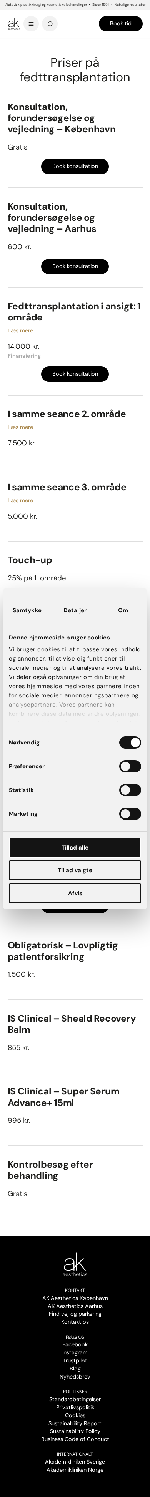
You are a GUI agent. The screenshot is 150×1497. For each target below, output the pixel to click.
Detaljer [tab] (75, 610)
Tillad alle (75, 847)
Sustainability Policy (75, 1431)
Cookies (75, 1415)
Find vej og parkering (75, 1313)
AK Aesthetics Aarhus (75, 1306)
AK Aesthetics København (75, 1298)
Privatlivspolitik (75, 1407)
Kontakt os (75, 1321)
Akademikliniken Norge (75, 1469)
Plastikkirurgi (47, 45)
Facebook (75, 1344)
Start (12, 45)
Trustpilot (75, 1360)
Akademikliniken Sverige (75, 1461)
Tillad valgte (75, 870)
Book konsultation (75, 166)
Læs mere (20, 330)
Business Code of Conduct (75, 1439)
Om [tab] (123, 610)
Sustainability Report (75, 1423)
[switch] (130, 766)
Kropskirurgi (74, 45)
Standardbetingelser (75, 1399)
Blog (75, 1368)
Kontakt (75, 1290)
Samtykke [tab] (27, 610)
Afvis (75, 893)
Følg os (75, 1337)
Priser (26, 45)
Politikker (75, 1392)
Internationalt (75, 1454)
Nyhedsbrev (75, 1376)
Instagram (75, 1352)
